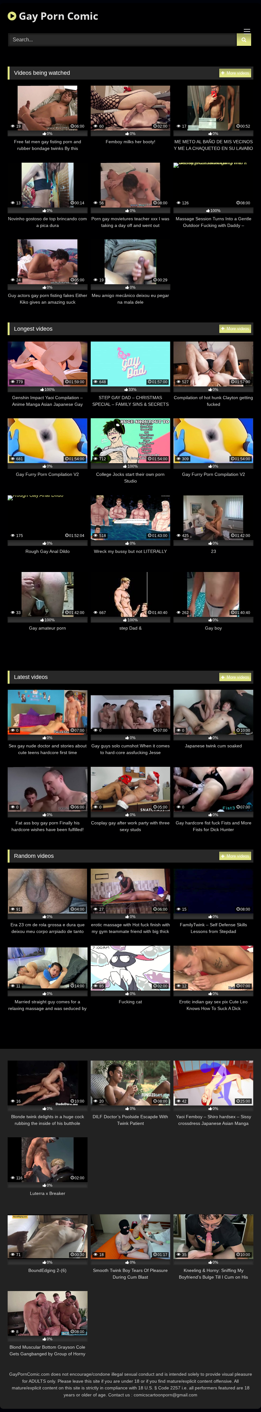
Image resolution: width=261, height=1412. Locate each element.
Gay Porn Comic (57, 16)
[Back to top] (241, 1393)
